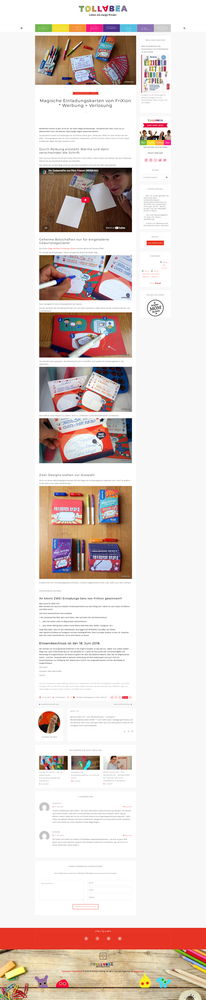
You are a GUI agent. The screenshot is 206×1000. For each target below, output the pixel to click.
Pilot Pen (104, 697)
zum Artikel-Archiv (155, 243)
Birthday (79, 697)
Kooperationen (82, 93)
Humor (128, 28)
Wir (145, 28)
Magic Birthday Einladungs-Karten (62, 248)
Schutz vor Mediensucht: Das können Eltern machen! (156, 224)
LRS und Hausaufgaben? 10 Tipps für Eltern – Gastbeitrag (156, 217)
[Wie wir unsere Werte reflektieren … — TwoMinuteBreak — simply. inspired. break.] (146, 274)
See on (152, 283)
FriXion (97, 697)
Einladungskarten (89, 697)
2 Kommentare (60, 697)
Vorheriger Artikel (50, 704)
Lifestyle (111, 28)
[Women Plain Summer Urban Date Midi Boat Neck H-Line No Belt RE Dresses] (164, 265)
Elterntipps (60, 28)
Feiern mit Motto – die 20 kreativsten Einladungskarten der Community (51, 777)
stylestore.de (138, 971)
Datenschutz (162, 28)
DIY (77, 28)
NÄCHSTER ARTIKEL (122, 704)
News (43, 28)
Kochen (94, 28)
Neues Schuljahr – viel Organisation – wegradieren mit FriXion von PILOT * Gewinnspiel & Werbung (116, 776)
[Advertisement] (82, 121)
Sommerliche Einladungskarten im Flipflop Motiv (85, 775)
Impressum (66, 971)
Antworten (128, 807)
